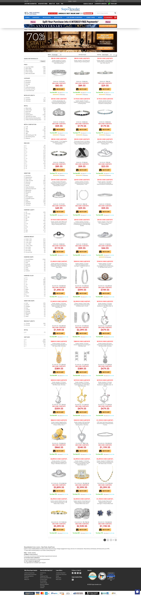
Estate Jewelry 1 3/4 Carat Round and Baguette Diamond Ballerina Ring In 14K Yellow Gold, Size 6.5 (59, 305)
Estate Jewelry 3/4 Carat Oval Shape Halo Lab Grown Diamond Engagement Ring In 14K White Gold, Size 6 (59, 265)
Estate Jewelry (36, 547)
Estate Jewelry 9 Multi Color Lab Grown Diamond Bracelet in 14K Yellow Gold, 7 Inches (59, 502)
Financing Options (29, 576)
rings (27, 85)
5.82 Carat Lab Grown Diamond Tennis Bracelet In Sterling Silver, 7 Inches (105, 423)
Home (25, 29)
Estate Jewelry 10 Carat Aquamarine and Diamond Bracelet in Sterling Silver (105, 102)
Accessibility (43, 581)
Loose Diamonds (30, 90)
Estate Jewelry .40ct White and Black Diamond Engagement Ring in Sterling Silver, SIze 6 (59, 223)
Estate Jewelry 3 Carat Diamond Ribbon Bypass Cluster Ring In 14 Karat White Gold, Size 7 (82, 502)
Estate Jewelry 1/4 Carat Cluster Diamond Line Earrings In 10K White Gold (82, 345)
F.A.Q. (41, 574)
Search (43, 61)
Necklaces (28, 80)
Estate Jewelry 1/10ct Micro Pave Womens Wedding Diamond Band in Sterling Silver (105, 183)
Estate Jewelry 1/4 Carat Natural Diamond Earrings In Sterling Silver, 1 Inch (82, 183)
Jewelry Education (60, 573)
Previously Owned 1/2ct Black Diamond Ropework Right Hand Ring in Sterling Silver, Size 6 (82, 143)
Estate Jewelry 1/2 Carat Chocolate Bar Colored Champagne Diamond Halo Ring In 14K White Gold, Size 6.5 (105, 265)
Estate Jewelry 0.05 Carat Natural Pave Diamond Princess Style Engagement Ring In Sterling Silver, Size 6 (59, 183)
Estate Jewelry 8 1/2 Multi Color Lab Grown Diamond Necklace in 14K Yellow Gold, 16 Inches (105, 462)
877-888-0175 (100, 1)
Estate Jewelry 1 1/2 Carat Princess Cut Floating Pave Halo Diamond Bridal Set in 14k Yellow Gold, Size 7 (82, 462)
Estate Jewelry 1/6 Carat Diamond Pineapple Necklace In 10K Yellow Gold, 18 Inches (59, 345)
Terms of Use (43, 582)
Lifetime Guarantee (29, 573)
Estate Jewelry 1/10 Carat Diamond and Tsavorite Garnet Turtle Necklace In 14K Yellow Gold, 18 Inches (82, 384)
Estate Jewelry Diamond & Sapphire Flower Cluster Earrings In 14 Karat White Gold (105, 502)
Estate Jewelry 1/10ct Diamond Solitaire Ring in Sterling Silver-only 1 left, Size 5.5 (105, 62)
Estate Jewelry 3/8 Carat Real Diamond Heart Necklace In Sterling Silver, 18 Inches (82, 423)
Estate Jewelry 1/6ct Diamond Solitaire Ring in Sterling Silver (82, 61)
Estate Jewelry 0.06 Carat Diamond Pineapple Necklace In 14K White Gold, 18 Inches (105, 345)
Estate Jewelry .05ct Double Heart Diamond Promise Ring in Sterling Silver (105, 143)
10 (115, 540)
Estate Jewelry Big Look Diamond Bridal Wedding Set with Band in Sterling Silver (59, 102)
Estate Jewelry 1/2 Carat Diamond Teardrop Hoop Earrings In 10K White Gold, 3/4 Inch (82, 265)
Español (74, 1)
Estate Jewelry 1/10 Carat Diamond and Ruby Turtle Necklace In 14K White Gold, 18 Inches (105, 384)
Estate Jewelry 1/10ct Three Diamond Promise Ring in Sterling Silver (105, 223)
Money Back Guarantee (30, 574)
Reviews (26, 577)
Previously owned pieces (30, 556)
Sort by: (99, 54)
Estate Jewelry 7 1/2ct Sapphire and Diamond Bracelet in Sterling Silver (59, 143)
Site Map (42, 586)
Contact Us (43, 573)
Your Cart (113, 3)
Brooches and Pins (30, 89)
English (70, 1)
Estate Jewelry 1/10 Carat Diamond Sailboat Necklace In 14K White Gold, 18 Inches (59, 383)
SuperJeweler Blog (77, 577)
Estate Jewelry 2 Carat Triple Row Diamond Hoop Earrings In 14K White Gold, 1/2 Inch (82, 305)
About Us (26, 579)
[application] (137, 592)
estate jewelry (33, 554)
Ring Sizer (58, 577)
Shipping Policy (44, 576)
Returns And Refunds (45, 577)
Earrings (28, 84)
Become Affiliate (44, 584)
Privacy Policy (43, 579)
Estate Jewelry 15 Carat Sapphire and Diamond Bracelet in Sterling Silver (82, 102)
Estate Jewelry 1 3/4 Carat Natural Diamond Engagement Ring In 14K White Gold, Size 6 (59, 462)
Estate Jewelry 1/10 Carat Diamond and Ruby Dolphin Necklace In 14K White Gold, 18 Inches (105, 305)
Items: (49, 54)
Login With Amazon (100, 3)
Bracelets (28, 82)
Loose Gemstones (30, 87)
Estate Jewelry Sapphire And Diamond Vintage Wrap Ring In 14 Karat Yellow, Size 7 (59, 423)
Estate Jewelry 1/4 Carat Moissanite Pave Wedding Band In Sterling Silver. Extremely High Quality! (82, 223)
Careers (42, 587)
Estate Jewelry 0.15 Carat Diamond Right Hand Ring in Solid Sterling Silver (59, 62)
